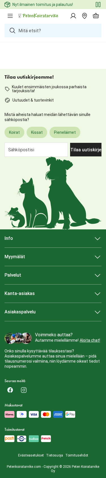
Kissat (37, 132)
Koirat (14, 132)
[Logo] (38, 15)
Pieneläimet (65, 132)
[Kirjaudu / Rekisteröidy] (73, 15)
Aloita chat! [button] (90, 340)
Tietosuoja (54, 455)
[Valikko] (10, 15)
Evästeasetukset (31, 455)
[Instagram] (23, 390)
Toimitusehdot (76, 455)
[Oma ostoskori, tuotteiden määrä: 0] (95, 15)
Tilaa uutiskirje (85, 149)
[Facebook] (10, 390)
